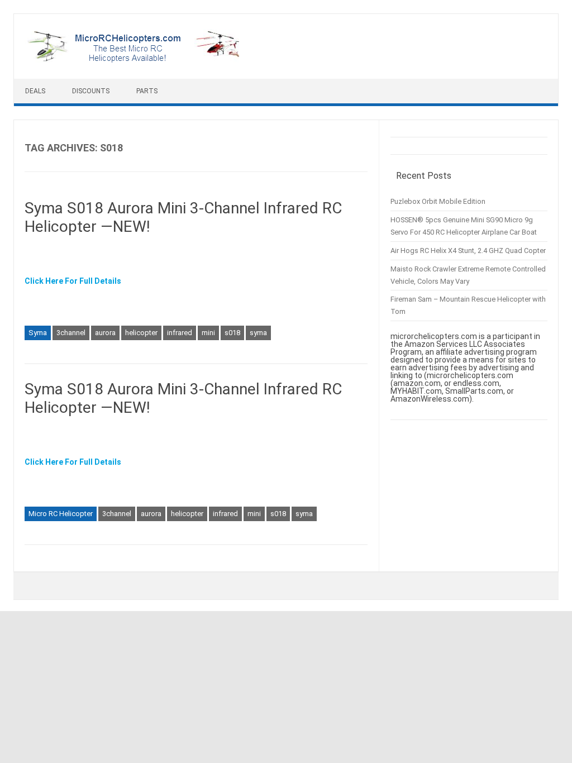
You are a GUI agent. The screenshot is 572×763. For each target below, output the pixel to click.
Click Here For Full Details (73, 280)
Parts (147, 91)
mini (208, 332)
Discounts (90, 91)
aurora (105, 332)
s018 (232, 332)
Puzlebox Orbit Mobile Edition (437, 201)
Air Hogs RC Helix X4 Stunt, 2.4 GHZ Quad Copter (468, 250)
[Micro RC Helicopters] (134, 59)
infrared (179, 332)
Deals (35, 91)
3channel (70, 332)
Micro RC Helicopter (60, 513)
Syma (37, 332)
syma (258, 332)
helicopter (141, 332)
